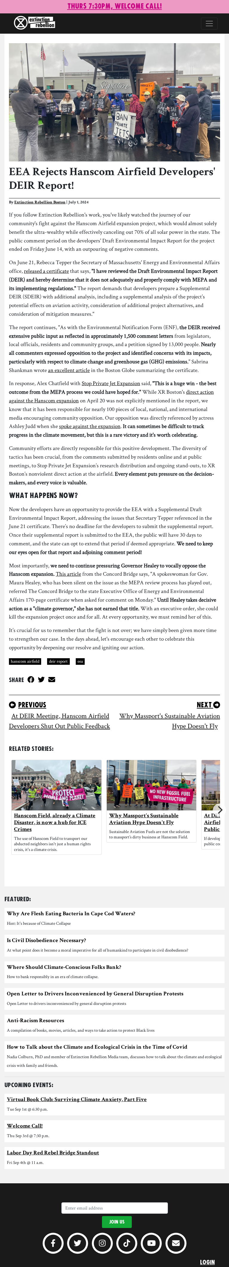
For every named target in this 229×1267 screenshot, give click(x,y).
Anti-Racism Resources (35, 1021)
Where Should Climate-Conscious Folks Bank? (64, 968)
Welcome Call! (25, 1126)
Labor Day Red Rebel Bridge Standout (53, 1153)
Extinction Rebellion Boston (40, 202)
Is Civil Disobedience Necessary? (46, 941)
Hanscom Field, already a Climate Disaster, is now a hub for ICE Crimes (54, 823)
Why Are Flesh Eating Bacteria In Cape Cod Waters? (71, 914)
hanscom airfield (25, 661)
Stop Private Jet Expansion (111, 383)
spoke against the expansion (89, 426)
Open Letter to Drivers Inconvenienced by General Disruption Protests (95, 994)
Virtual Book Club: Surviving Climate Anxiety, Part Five (77, 1100)
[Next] (219, 810)
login (207, 1262)
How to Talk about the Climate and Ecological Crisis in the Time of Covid (97, 1047)
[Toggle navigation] (209, 23)
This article (68, 574)
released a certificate (46, 271)
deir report (58, 661)
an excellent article (69, 370)
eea (80, 661)
